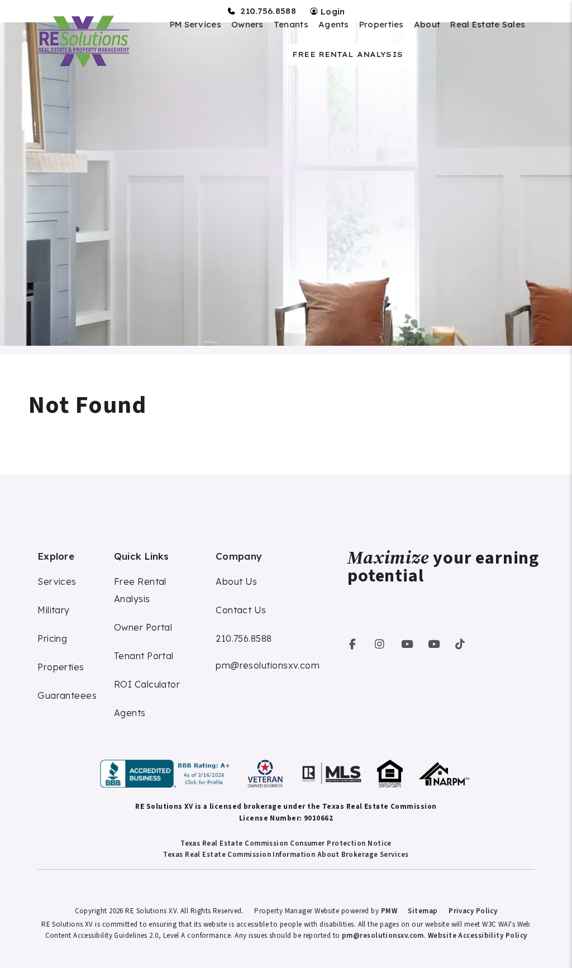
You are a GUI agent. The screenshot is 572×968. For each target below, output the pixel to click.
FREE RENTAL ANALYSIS (347, 54)
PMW (389, 911)
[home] (83, 41)
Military (53, 610)
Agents (333, 25)
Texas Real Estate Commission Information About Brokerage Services (285, 855)
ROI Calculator (147, 684)
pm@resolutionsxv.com (268, 665)
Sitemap (422, 911)
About (427, 25)
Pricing (52, 638)
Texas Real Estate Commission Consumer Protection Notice (286, 843)
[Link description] (167, 774)
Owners (247, 25)
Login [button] (331, 11)
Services (57, 581)
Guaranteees (67, 695)
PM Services (195, 25)
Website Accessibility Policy (477, 936)
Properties (381, 25)
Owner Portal (143, 627)
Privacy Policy (473, 911)
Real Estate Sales (487, 25)
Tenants (291, 25)
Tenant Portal (144, 655)
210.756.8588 (268, 11)
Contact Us (241, 610)
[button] (352, 642)
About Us (237, 581)
